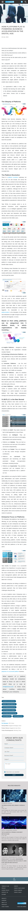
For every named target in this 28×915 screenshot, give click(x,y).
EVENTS (16, 886)
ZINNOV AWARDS (18, 890)
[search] (25, 2)
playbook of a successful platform (10, 671)
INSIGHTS (4, 898)
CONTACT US (5, 892)
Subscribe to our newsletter (12, 772)
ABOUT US (4, 902)
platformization (5, 312)
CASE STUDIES (5, 906)
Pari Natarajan (5, 723)
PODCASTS (4, 904)
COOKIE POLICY (5, 890)
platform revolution (13, 177)
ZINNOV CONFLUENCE (19, 888)
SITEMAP (4, 894)
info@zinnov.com (8, 686)
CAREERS (4, 900)
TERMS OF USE (5, 886)
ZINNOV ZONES (17, 892)
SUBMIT (14, 774)
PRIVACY (4, 888)
